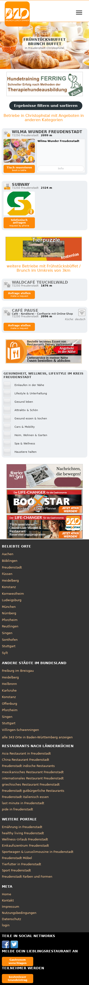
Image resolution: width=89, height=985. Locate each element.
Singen (7, 633)
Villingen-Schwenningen (20, 730)
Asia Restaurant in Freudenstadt (26, 753)
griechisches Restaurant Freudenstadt (31, 784)
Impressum (10, 906)
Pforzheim (10, 620)
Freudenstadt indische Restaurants (28, 766)
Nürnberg (9, 613)
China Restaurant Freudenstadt (25, 759)
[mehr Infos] (19, 151)
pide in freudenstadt (17, 809)
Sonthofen (10, 639)
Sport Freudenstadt (16, 870)
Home (6, 894)
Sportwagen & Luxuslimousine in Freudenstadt (37, 852)
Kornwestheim (13, 593)
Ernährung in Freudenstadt (22, 827)
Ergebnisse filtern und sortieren (46, 106)
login (5, 925)
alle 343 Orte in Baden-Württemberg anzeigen (37, 737)
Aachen (7, 554)
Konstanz (9, 587)
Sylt (5, 653)
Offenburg (9, 703)
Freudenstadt (12, 567)
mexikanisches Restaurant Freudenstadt (33, 772)
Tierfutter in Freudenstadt (21, 864)
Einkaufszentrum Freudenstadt (25, 845)
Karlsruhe (9, 690)
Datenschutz (11, 919)
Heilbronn (9, 684)
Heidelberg (10, 580)
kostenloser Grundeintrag (17, 978)
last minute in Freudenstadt (23, 803)
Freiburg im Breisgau (18, 670)
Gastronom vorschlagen (18, 961)
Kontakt (8, 900)
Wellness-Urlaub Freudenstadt (25, 839)
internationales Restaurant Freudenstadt (33, 778)
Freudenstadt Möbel (17, 858)
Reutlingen (10, 626)
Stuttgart (8, 646)
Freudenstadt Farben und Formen (27, 876)
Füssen (7, 574)
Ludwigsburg (11, 600)
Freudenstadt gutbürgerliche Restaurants (33, 790)
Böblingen (9, 561)
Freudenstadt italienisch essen (25, 797)
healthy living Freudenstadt (23, 833)
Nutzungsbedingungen (19, 913)
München (9, 607)
